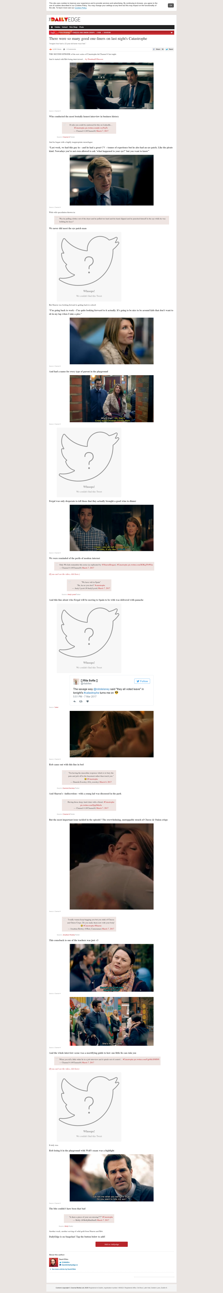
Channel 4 (66, 137)
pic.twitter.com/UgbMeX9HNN (146, 1059)
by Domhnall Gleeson (94, 59)
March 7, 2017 (102, 131)
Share (160, 49)
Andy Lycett (71, 594)
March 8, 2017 (106, 782)
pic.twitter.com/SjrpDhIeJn (91, 805)
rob (99, 32)
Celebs (57, 27)
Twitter (56, 707)
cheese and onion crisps (84, 32)
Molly (66, 1226)
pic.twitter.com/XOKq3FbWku (140, 564)
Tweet (170, 49)
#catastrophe (100, 585)
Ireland (64, 27)
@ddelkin (66, 1262)
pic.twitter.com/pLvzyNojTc (96, 127)
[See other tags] (172, 33)
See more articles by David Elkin (64, 1269)
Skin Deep (73, 27)
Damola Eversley (69, 788)
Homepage (51, 27)
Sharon (107, 32)
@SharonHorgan (108, 564)
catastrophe (64, 32)
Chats (81, 27)
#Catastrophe (79, 127)
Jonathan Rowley (69, 935)
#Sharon (98, 925)
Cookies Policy (80, 8)
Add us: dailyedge (111, 1244)
